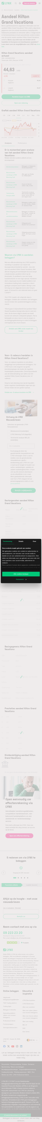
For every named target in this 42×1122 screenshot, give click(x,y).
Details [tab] (21, 541)
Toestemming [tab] (7, 541)
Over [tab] (34, 541)
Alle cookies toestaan (21, 574)
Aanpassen (20, 579)
